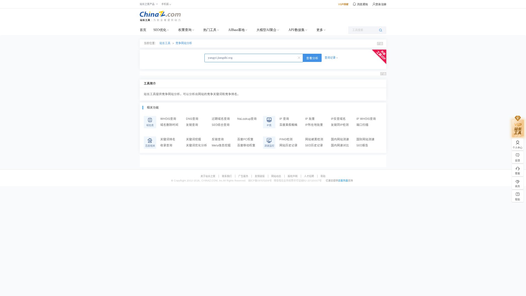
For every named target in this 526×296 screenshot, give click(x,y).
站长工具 (164, 43)
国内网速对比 (340, 145)
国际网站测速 (365, 139)
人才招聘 (309, 176)
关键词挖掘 (193, 139)
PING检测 (286, 139)
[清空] (299, 57)
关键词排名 (167, 139)
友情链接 (260, 176)
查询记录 (330, 57)
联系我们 (227, 176)
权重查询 (184, 30)
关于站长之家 (208, 176)
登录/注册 (381, 4)
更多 (319, 30)
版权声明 (293, 176)
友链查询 (192, 125)
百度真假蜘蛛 (288, 125)
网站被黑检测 (314, 139)
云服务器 (343, 180)
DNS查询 (192, 119)
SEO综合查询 (221, 125)
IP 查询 (284, 119)
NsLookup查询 (247, 119)
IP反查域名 (338, 119)
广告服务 (243, 176)
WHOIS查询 (168, 119)
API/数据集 (296, 30)
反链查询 (218, 139)
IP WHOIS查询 (366, 119)
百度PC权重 (245, 139)
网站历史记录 (288, 145)
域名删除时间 (169, 125)
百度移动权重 (246, 145)
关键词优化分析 (196, 145)
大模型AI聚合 (266, 30)
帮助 (323, 176)
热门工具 (209, 30)
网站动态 (276, 176)
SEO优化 (159, 30)
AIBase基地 (236, 30)
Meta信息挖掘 (221, 145)
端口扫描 (362, 125)
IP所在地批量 (314, 125)
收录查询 (166, 145)
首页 (143, 30)
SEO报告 (362, 145)
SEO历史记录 (314, 145)
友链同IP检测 (340, 125)
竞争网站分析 (184, 43)
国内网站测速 (340, 139)
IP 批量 (310, 119)
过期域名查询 (221, 119)
